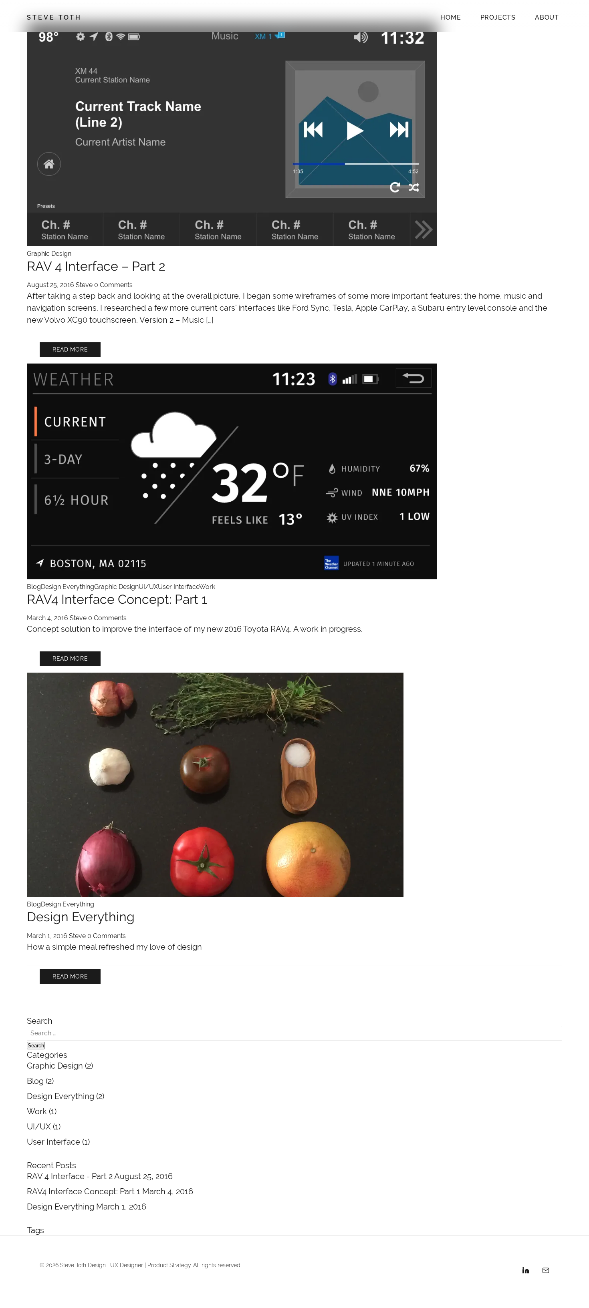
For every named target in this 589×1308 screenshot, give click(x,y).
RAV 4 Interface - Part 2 (70, 1176)
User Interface (178, 587)
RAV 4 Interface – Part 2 (96, 266)
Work (207, 587)
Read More (70, 349)
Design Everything (67, 587)
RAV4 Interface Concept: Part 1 (117, 599)
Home (450, 17)
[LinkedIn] (525, 1271)
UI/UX (148, 587)
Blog (34, 587)
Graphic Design (49, 253)
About (547, 17)
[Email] (545, 1271)
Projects (498, 17)
